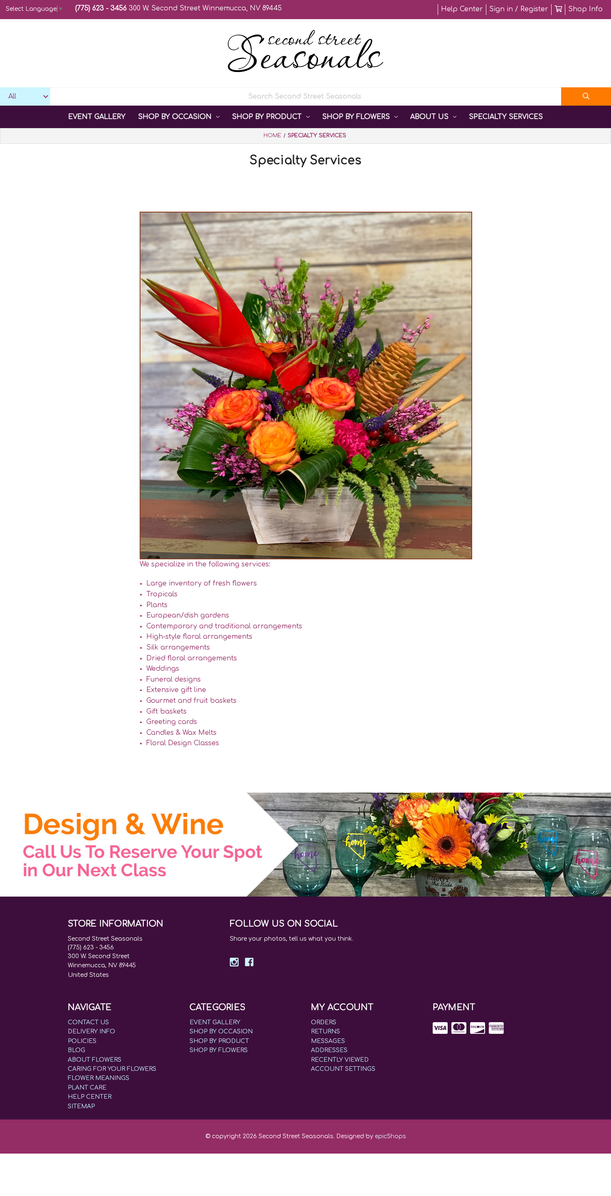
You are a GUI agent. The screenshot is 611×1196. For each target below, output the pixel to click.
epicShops (390, 1136)
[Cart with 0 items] (558, 9)
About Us (429, 117)
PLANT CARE (87, 1088)
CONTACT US (88, 1022)
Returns (325, 1031)
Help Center (462, 9)
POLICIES (82, 1041)
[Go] (586, 96)
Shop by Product (267, 117)
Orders (323, 1022)
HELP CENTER (89, 1097)
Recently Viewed (340, 1060)
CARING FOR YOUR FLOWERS (112, 1069)
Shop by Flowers (356, 117)
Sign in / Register (518, 9)
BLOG (76, 1050)
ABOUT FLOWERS (94, 1060)
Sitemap (81, 1106)
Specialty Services (506, 117)
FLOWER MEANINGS (98, 1078)
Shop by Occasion (175, 117)
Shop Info (585, 9)
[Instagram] (234, 962)
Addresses (329, 1050)
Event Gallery (97, 117)
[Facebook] (249, 962)
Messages (328, 1041)
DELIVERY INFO (91, 1031)
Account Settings (343, 1069)
